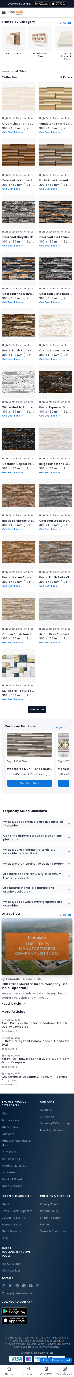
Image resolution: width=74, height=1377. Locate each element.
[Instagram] (37, 1286)
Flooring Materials (14, 1165)
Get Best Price (29, 783)
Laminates (8, 1172)
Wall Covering (11, 1159)
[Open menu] (4, 12)
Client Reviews (11, 1231)
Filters (67, 77)
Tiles (5, 1113)
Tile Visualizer (11, 1270)
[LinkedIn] (24, 1286)
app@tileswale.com (20, 1293)
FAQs (5, 1238)
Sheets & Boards (13, 1179)
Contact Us (47, 1116)
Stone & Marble (12, 1186)
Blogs (5, 1204)
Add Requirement (58, 1360)
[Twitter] (10, 1286)
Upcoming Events (13, 1217)
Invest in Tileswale (52, 1130)
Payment (46, 1224)
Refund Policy (49, 1211)
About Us (46, 1109)
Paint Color (9, 1152)
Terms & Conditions (53, 1231)
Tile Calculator (11, 1263)
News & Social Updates (17, 1211)
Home (6, 71)
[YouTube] (31, 1286)
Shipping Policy (50, 1217)
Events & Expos (12, 1224)
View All (65, 23)
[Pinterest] (17, 1286)
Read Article (11, 1003)
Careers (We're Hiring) (55, 1123)
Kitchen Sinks (11, 1127)
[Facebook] (3, 1286)
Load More (37, 709)
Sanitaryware (10, 1120)
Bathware (8, 1134)
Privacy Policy (49, 1204)
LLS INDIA (58, 1340)
